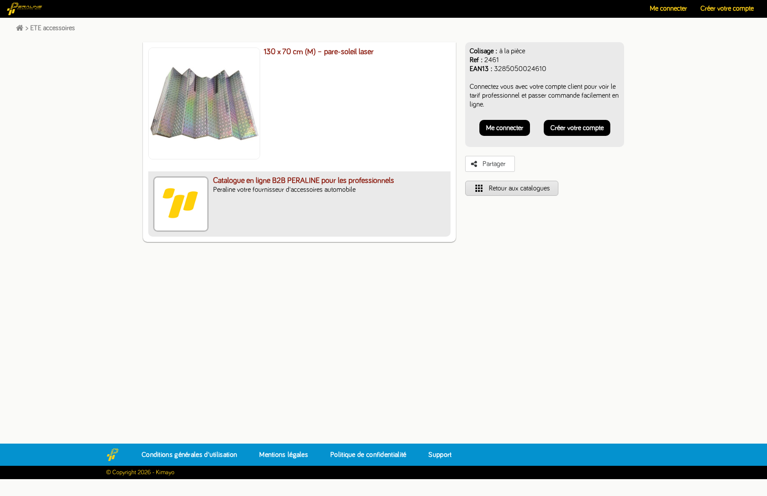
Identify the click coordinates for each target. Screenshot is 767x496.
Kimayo (165, 472)
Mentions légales (283, 454)
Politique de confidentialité (368, 454)
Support (439, 454)
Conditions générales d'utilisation (189, 454)
